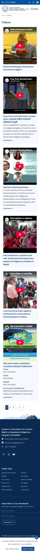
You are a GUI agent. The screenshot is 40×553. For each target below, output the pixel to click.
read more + (8, 140)
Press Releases (7, 490)
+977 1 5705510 (10, 447)
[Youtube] (37, 2)
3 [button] (13, 407)
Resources (5, 483)
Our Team (5, 479)
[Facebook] (29, 2)
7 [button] (19, 407)
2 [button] (10, 407)
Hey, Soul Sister (9, 372)
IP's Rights (24, 483)
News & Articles (26, 479)
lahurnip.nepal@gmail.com (15, 443)
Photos (23, 473)
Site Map (24, 486)
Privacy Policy (14, 549)
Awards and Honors (9, 473)
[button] (27, 9)
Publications (6, 486)
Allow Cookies (28, 549)
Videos (4, 476)
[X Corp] (33, 2)
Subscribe (7, 522)
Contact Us (25, 490)
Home (3, 15)
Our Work (24, 476)
